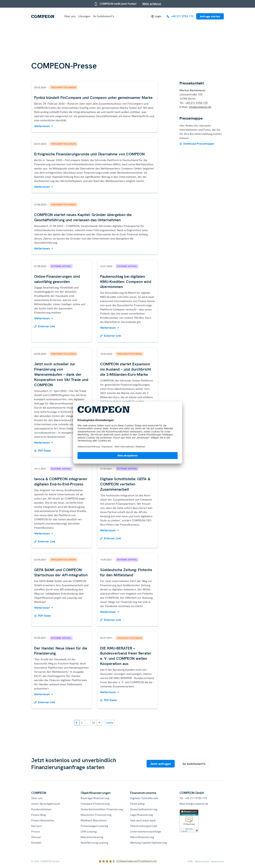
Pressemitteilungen (63, 87)
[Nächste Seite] (99, 722)
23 (93, 722)
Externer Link (46, 326)
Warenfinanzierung (142, 837)
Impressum (217, 861)
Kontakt (36, 842)
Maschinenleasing (92, 837)
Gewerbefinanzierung (143, 809)
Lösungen (84, 16)
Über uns (70, 16)
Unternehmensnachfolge (145, 831)
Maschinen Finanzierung (96, 815)
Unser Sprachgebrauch (45, 804)
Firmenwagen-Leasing (94, 826)
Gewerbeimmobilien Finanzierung (102, 809)
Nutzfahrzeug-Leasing (94, 842)
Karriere (36, 826)
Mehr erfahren (151, 4)
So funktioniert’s (103, 16)
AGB (190, 861)
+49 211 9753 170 (196, 103)
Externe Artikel (61, 266)
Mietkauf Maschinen (94, 820)
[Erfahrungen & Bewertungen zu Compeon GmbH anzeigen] (189, 811)
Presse (35, 831)
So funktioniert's (194, 764)
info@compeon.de (200, 107)
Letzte (109, 722)
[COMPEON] (42, 16)
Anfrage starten (210, 16)
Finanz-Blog (38, 815)
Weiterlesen (42, 126)
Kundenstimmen (41, 809)
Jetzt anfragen (160, 764)
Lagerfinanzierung (141, 815)
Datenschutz (202, 861)
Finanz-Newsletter (42, 820)
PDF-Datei (44, 450)
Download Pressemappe (198, 143)
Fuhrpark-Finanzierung (95, 804)
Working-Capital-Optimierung (148, 842)
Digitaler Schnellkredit (144, 798)
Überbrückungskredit (143, 826)
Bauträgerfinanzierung (95, 798)
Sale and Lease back (143, 820)
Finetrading (137, 804)
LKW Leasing (89, 831)
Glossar (36, 837)
